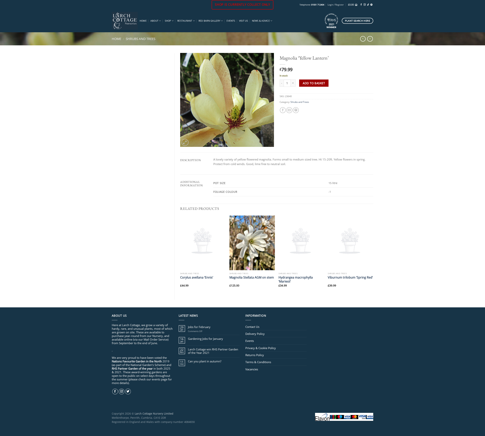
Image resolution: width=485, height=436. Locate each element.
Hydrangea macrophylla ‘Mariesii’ (295, 279)
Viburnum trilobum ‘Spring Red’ (350, 277)
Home (143, 20)
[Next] (373, 254)
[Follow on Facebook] (361, 5)
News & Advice (261, 20)
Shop (168, 20)
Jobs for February (199, 327)
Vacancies (251, 369)
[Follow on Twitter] (128, 391)
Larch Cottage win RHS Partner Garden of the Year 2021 (213, 351)
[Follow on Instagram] (365, 5)
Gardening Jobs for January (205, 338)
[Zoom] (185, 142)
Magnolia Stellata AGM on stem (251, 277)
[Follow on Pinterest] (371, 5)
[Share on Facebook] (283, 110)
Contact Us (252, 327)
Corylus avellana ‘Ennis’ (196, 277)
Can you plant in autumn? (204, 361)
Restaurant (184, 20)
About (154, 20)
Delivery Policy (255, 334)
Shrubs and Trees (140, 38)
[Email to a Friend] (289, 110)
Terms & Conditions (258, 362)
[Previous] (180, 254)
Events (231, 20)
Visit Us (243, 20)
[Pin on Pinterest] (296, 110)
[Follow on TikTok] (368, 5)
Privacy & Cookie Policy (260, 348)
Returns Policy (254, 355)
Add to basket (314, 83)
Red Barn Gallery (209, 20)
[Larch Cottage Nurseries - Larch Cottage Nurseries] (125, 20)
